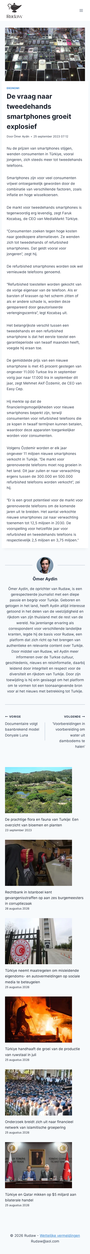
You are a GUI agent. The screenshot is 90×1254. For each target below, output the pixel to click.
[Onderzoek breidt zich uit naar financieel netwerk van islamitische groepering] (45, 1092)
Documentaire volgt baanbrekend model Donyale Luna (22, 726)
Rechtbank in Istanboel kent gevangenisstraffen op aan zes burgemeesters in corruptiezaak (44, 898)
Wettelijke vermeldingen (60, 1235)
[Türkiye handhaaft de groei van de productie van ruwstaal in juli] (45, 1019)
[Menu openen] (81, 10)
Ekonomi (13, 88)
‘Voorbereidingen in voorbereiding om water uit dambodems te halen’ (69, 732)
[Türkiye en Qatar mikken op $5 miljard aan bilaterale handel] (45, 1165)
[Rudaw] (14, 10)
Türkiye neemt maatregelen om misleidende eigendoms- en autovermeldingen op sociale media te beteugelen (42, 976)
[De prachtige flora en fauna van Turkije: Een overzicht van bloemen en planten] (45, 790)
